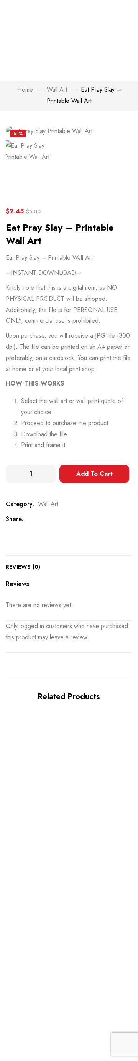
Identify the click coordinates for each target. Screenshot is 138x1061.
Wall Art (57, 89)
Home (25, 89)
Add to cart (94, 473)
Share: (14, 519)
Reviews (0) (23, 567)
